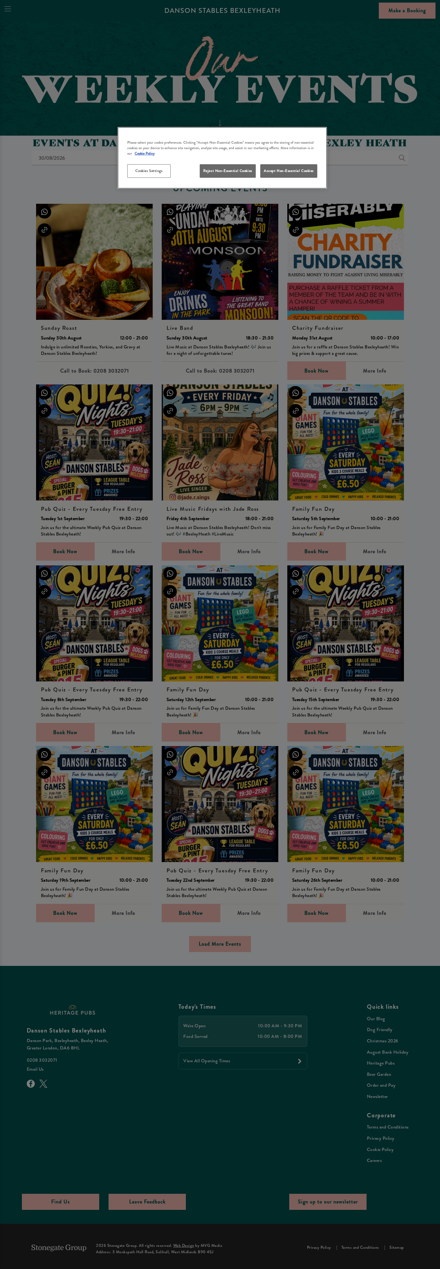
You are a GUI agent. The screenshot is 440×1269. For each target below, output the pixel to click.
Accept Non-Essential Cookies (289, 170)
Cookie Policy (145, 153)
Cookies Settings (148, 170)
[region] (222, 158)
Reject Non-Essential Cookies (227, 170)
